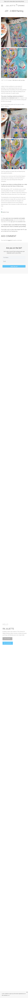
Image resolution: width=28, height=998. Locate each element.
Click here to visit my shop (18, 80)
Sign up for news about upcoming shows (14, 1)
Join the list (14, 266)
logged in (10, 240)
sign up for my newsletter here (17, 221)
